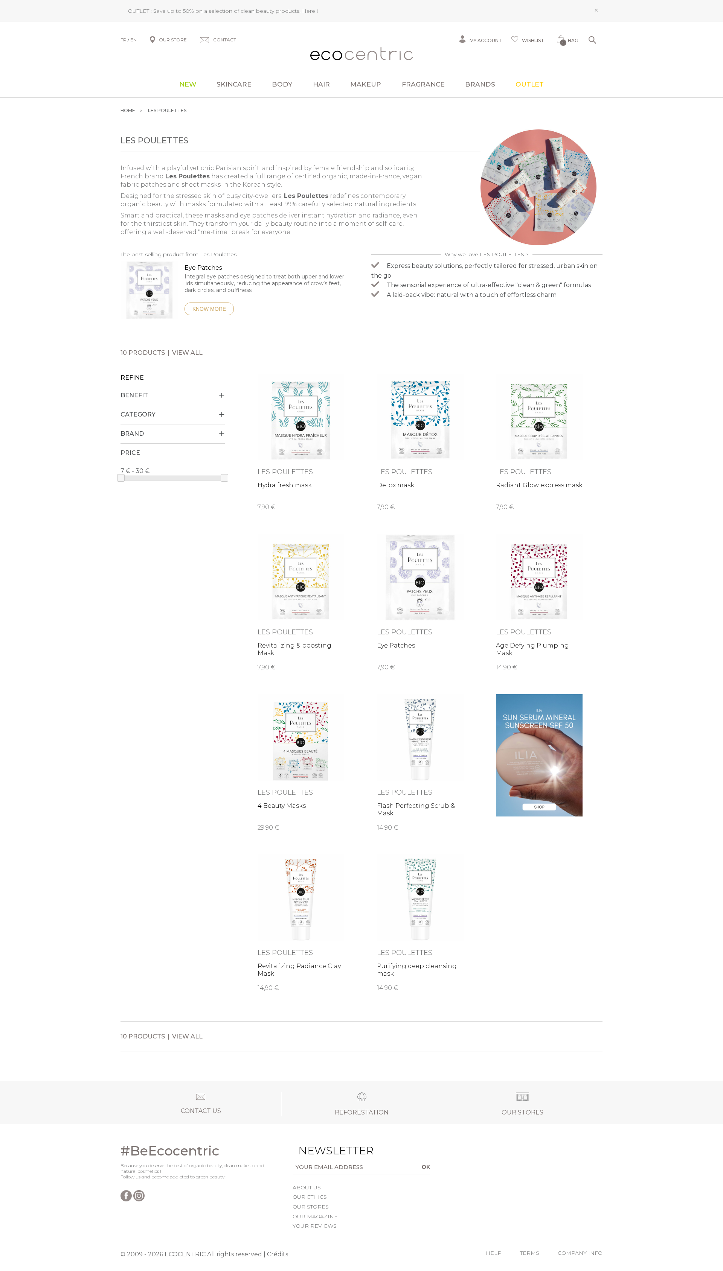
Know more (209, 309)
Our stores (311, 1206)
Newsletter (324, 1150)
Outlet (530, 84)
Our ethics (310, 1196)
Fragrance (423, 84)
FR (123, 40)
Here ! (310, 11)
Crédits (277, 1254)
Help (494, 1253)
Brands (480, 84)
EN (133, 40)
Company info (580, 1253)
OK (426, 1167)
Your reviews (315, 1225)
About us (307, 1187)
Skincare (234, 84)
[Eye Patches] (149, 294)
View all (187, 352)
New (187, 84)
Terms (529, 1253)
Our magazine (315, 1216)
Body (282, 84)
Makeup (365, 84)
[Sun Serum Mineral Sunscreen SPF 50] (539, 755)
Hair (321, 84)
